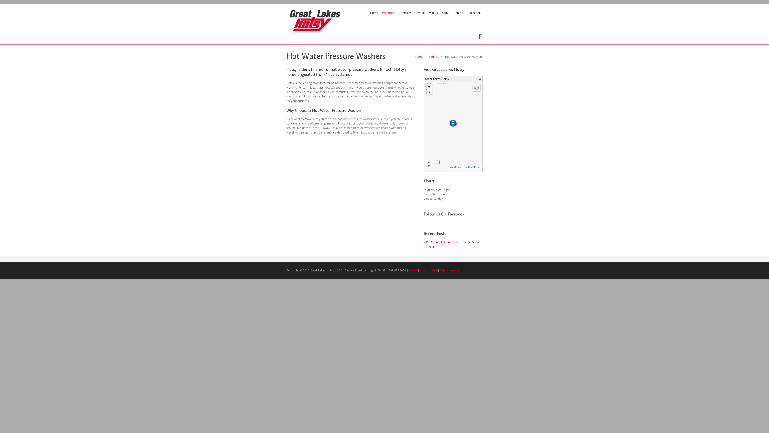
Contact (459, 13)
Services (406, 13)
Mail (434, 270)
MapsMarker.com (458, 167)
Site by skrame (449, 270)
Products (388, 13)
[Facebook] (480, 36)
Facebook (474, 13)
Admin (424, 270)
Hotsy (413, 270)
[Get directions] (480, 79)
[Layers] (476, 87)
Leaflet (471, 167)
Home (374, 13)
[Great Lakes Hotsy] (453, 123)
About (446, 13)
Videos (433, 13)
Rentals (420, 13)
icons (478, 167)
